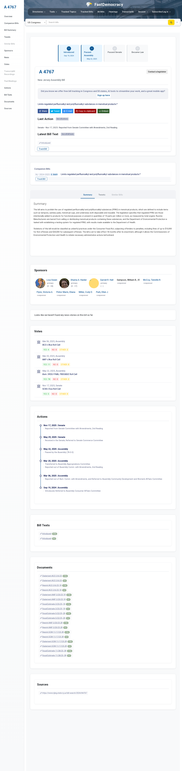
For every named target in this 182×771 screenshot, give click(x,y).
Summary (87, 195)
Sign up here (103, 95)
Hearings (113, 12)
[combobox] (36, 22)
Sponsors (8, 51)
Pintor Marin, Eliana (65, 292)
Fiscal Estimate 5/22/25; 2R (56, 613)
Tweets (7, 37)
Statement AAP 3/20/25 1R (56, 595)
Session (142, 12)
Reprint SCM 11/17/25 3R (55, 632)
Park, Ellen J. (102, 292)
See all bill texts (68, 134)
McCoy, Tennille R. (152, 280)
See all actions (62, 119)
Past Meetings (10, 81)
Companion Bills (11, 23)
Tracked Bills (87, 12)
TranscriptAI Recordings (9, 72)
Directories (38, 12)
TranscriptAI (128, 12)
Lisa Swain (52, 280)
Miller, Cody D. (86, 292)
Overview (8, 16)
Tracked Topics (68, 12)
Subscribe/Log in (160, 12)
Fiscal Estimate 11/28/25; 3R (56, 651)
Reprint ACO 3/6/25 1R (54, 585)
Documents (9, 102)
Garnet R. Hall (106, 280)
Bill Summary (10, 30)
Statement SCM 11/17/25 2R (57, 641)
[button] (177, 22)
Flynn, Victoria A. (45, 292)
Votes (6, 64)
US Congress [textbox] (34, 22)
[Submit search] (171, 22)
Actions (7, 88)
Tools (52, 12)
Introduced (45, 143)
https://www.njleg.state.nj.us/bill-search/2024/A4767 (64, 693)
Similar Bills (9, 44)
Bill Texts (8, 95)
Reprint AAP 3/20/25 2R (55, 623)
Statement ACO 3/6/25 (54, 576)
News (6, 57)
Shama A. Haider (79, 280)
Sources (8, 108)
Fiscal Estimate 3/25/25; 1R (56, 604)
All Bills (100, 12)
